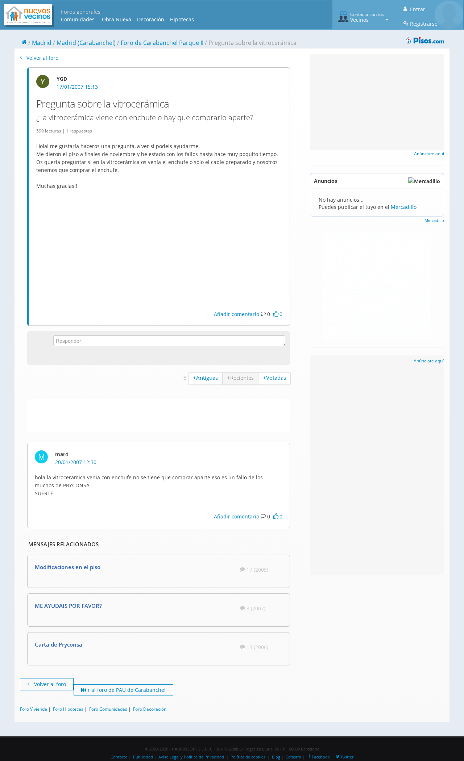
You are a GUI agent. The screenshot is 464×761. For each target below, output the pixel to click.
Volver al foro (41, 57)
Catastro (293, 757)
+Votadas (274, 377)
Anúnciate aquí (429, 153)
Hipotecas (182, 19)
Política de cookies (248, 757)
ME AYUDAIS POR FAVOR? (68, 605)
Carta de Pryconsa (58, 644)
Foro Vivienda (33, 709)
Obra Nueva (116, 19)
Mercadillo (404, 206)
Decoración (150, 19)
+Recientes (240, 377)
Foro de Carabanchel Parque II (162, 43)
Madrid (41, 43)
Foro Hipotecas (68, 709)
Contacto (119, 757)
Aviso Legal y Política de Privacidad (191, 757)
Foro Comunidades (108, 709)
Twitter (346, 757)
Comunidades (78, 19)
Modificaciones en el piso (67, 567)
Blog (276, 757)
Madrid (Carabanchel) (86, 43)
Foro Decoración (149, 709)
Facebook (321, 757)
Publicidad (143, 757)
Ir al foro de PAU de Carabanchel (126, 689)
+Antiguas (205, 377)
